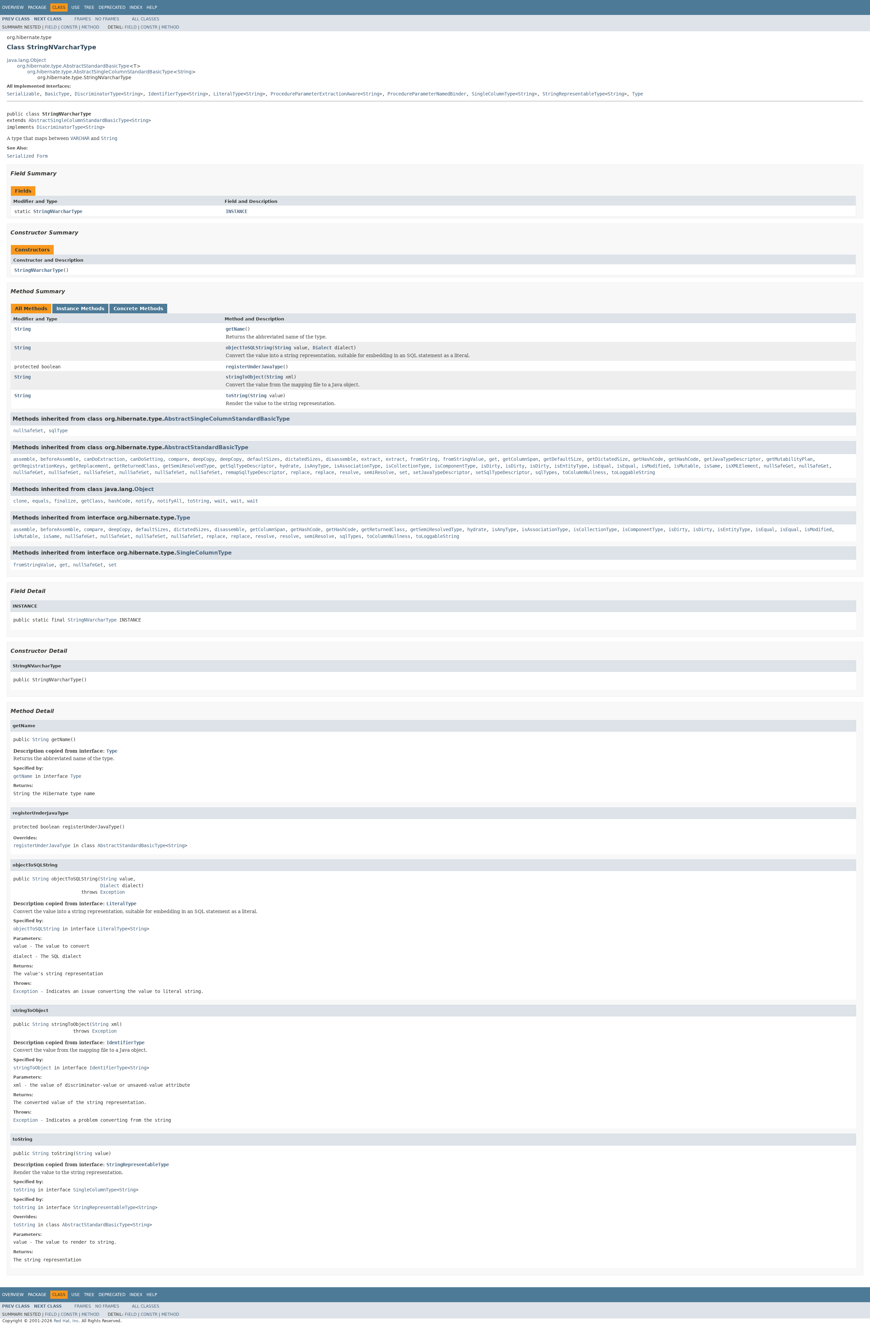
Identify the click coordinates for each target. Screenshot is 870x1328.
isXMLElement (742, 466)
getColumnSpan (520, 459)
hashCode (119, 501)
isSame (712, 466)
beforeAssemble (59, 459)
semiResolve (379, 472)
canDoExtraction (104, 459)
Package (37, 7)
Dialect (322, 347)
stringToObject (245, 377)
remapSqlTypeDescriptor (255, 472)
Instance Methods (80, 308)
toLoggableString (633, 472)
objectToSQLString (249, 347)
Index (135, 7)
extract (370, 459)
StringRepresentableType (573, 94)
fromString (423, 459)
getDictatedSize (607, 459)
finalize (65, 501)
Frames (82, 19)
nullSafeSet (28, 430)
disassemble (341, 459)
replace (300, 472)
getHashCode (648, 459)
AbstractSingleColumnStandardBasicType (79, 120)
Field (51, 27)
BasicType (57, 94)
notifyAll (169, 501)
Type (637, 94)
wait (219, 501)
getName (235, 329)
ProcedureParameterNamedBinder (426, 94)
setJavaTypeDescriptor (441, 472)
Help (151, 7)
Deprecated (112, 7)
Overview (13, 7)
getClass (92, 501)
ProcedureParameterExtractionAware (315, 94)
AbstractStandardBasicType (206, 447)
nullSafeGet (779, 466)
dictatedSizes (302, 459)
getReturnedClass (135, 466)
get (493, 459)
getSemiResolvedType (188, 466)
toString (236, 395)
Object (144, 489)
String (184, 71)
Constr (69, 27)
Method (90, 27)
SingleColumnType (493, 94)
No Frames (107, 19)
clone (20, 501)
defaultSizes (263, 459)
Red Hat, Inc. (67, 1320)
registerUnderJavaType (254, 366)
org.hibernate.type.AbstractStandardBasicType (73, 66)
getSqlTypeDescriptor (247, 466)
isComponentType (455, 466)
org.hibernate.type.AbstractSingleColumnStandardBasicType (100, 71)
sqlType (58, 430)
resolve (349, 472)
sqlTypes (546, 472)
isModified (654, 466)
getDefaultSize (562, 459)
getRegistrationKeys (39, 466)
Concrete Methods (138, 308)
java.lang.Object (26, 60)
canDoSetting (146, 459)
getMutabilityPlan (789, 459)
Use (75, 7)
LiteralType (228, 94)
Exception (112, 892)
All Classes (145, 19)
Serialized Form (27, 156)
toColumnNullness (584, 472)
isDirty (490, 466)
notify (144, 501)
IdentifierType (167, 94)
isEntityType (570, 466)
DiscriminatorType (98, 94)
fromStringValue (463, 459)
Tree (89, 7)
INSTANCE (236, 211)
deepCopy (203, 459)
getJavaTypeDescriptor (732, 459)
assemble (24, 459)
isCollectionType (407, 466)
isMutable (686, 466)
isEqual (601, 466)
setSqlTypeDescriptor (502, 472)
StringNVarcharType (57, 211)
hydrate (289, 466)
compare (177, 459)
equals (40, 501)
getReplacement (89, 466)
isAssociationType (357, 466)
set (403, 472)
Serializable (23, 94)
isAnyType (316, 466)
